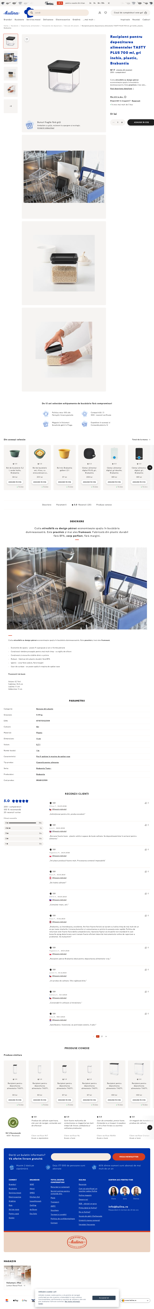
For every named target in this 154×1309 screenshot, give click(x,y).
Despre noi (83, 1199)
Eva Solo (33, 1214)
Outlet (11, 1218)
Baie (10, 1205)
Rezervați (136, 101)
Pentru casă (14, 1214)
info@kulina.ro (118, 1207)
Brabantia (40, 774)
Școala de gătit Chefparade (90, 1216)
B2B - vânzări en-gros (88, 1204)
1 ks (37, 750)
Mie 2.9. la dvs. (117, 97)
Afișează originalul (59, 809)
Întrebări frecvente (87, 1224)
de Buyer (33, 1209)
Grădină (12, 1201)
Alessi (32, 1189)
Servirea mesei (15, 1193)
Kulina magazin (85, 1195)
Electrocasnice (15, 1197)
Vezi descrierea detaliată (121, 89)
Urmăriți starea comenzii (89, 1220)
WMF (32, 1184)
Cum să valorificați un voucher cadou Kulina (88, 1190)
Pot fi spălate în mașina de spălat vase (53, 756)
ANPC (53, 1206)
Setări (40, 1304)
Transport (55, 1202)
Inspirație (125, 20)
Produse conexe (104, 505)
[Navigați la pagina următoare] (106, 1036)
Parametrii (61, 505)
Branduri (12, 1184)
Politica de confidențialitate (63, 1219)
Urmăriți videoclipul (45, 128)
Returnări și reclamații (60, 1187)
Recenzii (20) (82, 505)
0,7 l (38, 744)
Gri (37, 727)
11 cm (38, 739)
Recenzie (82, 1184)
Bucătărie (13, 1189)
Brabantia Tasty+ (43, 768)
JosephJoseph (35, 1201)
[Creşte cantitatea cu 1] (122, 122)
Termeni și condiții (59, 1214)
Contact (54, 1223)
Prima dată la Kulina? (88, 1208)
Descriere (46, 505)
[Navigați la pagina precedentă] (93, 1036)
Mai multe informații (72, 1301)
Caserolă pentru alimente (47, 762)
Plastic (39, 733)
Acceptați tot (104, 1298)
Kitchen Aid (35, 1197)
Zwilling (33, 1205)
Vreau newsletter (128, 1157)
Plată (53, 1198)
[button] (15, 1100)
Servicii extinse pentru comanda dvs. (60, 1192)
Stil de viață (14, 1209)
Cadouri (146, 20)
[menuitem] (8, 20)
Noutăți (136, 20)
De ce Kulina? (84, 1212)
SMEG (32, 1193)
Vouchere (55, 1210)
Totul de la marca (140, 439)
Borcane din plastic (44, 709)
